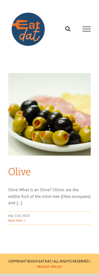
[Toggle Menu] (86, 29)
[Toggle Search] (67, 29)
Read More (15, 222)
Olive (19, 173)
